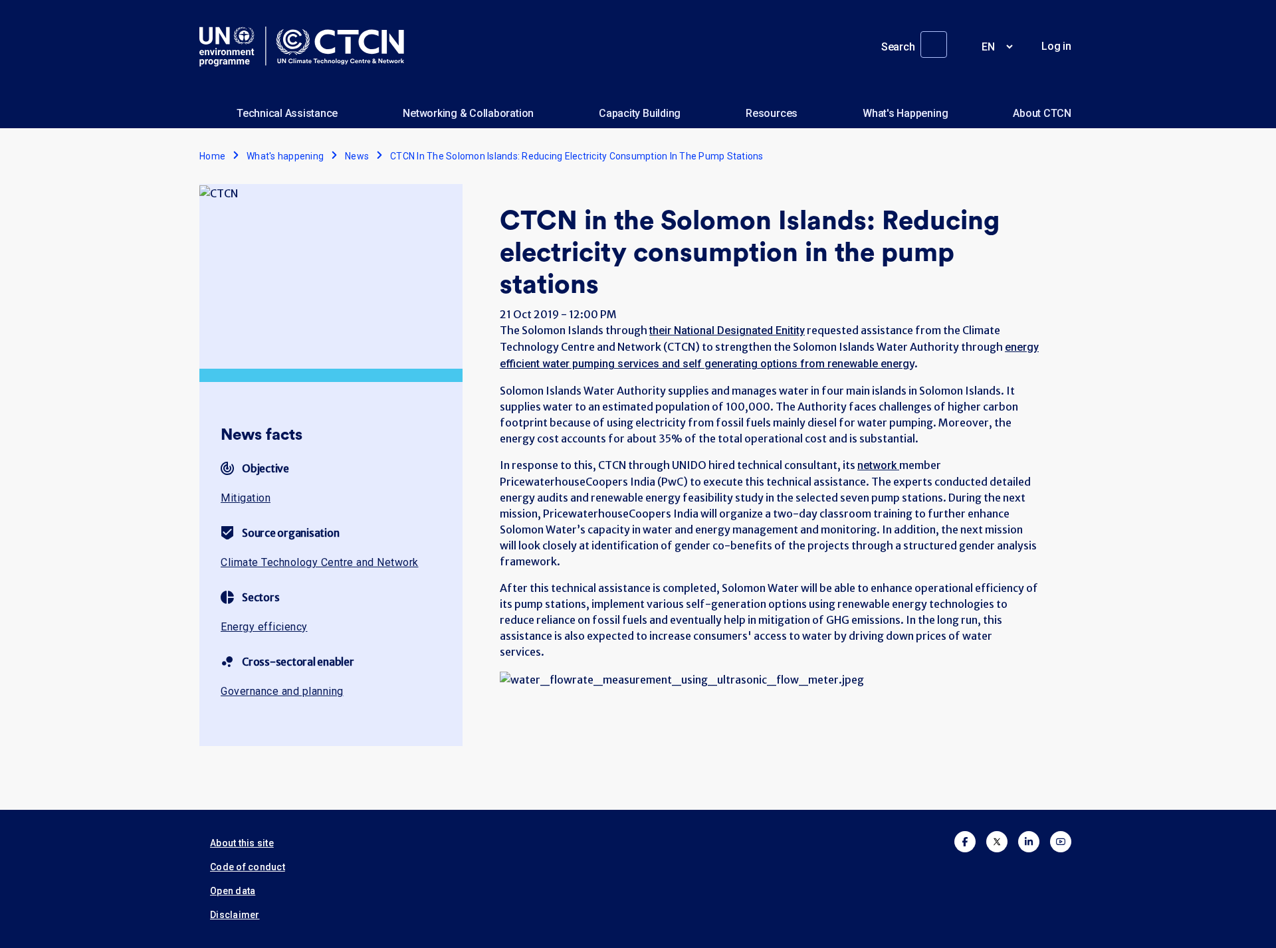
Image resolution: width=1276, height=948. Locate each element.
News (357, 156)
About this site (242, 843)
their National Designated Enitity (727, 330)
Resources (772, 113)
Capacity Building (640, 113)
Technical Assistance (287, 113)
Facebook (965, 841)
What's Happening (905, 113)
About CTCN (1042, 113)
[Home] (307, 46)
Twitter (997, 841)
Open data (232, 891)
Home (212, 156)
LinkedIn (1028, 841)
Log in (1056, 46)
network (878, 465)
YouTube (1060, 841)
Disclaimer (235, 914)
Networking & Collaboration (468, 113)
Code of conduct (247, 867)
